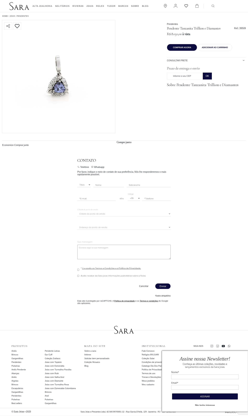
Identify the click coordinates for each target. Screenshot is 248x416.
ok (207, 76)
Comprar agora (182, 47)
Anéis (14, 351)
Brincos (14, 354)
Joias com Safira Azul (54, 377)
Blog (145, 6)
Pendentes (172, 24)
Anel (47, 396)
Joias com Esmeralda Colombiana (60, 388)
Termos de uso (148, 373)
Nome (98, 185)
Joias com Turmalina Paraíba (58, 369)
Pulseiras (15, 366)
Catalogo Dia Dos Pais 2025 (154, 366)
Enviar (163, 286)
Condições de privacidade (153, 362)
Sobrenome (134, 185)
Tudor (111, 6)
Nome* (175, 372)
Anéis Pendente (18, 369)
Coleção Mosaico (92, 362)
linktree (87, 354)
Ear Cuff (48, 354)
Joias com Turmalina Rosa (57, 384)
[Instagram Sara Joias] (212, 346)
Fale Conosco (148, 351)
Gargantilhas (17, 358)
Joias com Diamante (54, 381)
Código (130, 194)
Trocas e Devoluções (151, 377)
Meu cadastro (148, 384)
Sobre (135, 6)
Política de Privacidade (152, 369)
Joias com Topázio (53, 362)
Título (81, 185)
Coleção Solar (148, 358)
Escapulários (17, 388)
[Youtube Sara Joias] (223, 346)
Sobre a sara (90, 351)
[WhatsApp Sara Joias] (229, 346)
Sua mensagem (85, 241)
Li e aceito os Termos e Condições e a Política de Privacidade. (111, 268)
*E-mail (83, 198)
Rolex (100, 6)
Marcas (123, 6)
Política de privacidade (124, 301)
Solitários (62, 6)
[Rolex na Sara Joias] (233, 6)
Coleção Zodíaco (52, 358)
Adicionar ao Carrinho (215, 47)
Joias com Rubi (52, 373)
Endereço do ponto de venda (93, 227)
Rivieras (78, 6)
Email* (174, 382)
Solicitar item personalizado (96, 358)
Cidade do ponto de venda (87, 209)
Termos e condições (149, 301)
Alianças (15, 373)
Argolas (14, 381)
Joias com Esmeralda (54, 366)
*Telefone (148, 198)
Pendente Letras (52, 351)
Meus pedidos (148, 381)
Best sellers (16, 403)
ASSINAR (205, 396)
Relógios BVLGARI (150, 354)
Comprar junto (21, 145)
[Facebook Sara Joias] (217, 346)
